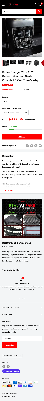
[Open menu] (3, 5)
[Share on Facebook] (27, 145)
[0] (39, 4)
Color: (11, 108)
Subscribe (10, 345)
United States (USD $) (10, 355)
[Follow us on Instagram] (8, 366)
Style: (5, 97)
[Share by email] (40, 145)
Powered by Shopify (8, 396)
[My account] (35, 4)
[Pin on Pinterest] (31, 145)
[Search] (39, 11)
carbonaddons (8, 89)
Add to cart (22, 137)
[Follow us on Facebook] (3, 366)
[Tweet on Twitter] (35, 145)
